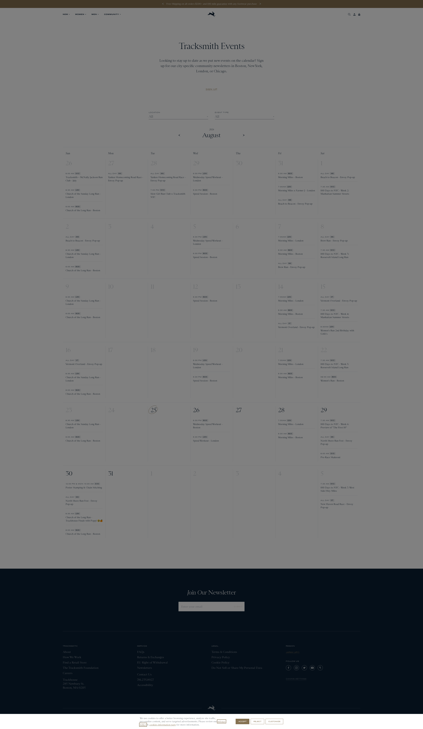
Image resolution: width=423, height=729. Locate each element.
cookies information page (162, 724)
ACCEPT (242, 721)
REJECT (257, 721)
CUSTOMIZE (274, 721)
